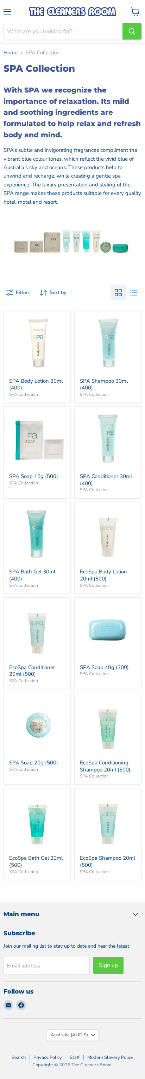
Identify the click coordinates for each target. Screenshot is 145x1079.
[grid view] (118, 292)
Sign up (108, 965)
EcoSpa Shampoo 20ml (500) (107, 861)
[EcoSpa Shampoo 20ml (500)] (107, 822)
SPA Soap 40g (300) (104, 667)
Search (19, 1057)
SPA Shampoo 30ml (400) (104, 384)
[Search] (131, 31)
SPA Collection (23, 394)
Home (11, 53)
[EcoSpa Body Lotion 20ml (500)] (107, 535)
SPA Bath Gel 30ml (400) (32, 575)
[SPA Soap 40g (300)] (107, 631)
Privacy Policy (47, 1057)
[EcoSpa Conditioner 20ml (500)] (37, 631)
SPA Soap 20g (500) (33, 762)
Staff (75, 1057)
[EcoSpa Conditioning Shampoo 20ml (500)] (107, 726)
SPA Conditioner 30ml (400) (106, 480)
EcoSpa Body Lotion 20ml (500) (103, 575)
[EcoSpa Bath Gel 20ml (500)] (37, 822)
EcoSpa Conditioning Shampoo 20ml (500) (105, 766)
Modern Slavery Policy (110, 1057)
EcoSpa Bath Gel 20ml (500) (36, 861)
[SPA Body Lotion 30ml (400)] (37, 344)
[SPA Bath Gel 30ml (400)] (37, 535)
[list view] (133, 292)
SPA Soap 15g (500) (33, 476)
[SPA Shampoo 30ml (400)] (107, 344)
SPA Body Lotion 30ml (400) (36, 384)
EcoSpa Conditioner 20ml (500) (32, 671)
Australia (69, 1035)
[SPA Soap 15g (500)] (37, 440)
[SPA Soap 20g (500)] (37, 726)
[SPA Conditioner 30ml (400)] (107, 440)
